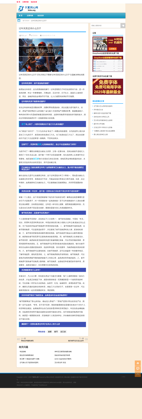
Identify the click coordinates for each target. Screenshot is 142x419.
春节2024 (26, 20)
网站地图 (67, 377)
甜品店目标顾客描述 (27, 355)
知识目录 (34, 2)
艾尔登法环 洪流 (60, 362)
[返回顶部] (137, 374)
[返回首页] (137, 363)
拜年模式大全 (98, 109)
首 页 (18, 2)
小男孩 (123, 377)
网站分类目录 (50, 377)
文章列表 (25, 2)
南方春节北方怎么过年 (76, 340)
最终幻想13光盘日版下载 (102, 113)
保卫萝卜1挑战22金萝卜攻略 (29, 359)
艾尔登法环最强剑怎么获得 (103, 120)
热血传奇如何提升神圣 (62, 355)
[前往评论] (137, 368)
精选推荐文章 (59, 377)
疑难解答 (73, 377)
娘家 (39, 144)
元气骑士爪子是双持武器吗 (29, 362)
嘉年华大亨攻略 (99, 124)
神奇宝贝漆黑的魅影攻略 (63, 351)
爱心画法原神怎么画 (101, 134)
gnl (26, 35)
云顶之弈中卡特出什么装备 (103, 127)
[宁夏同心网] (28, 4)
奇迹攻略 (23, 351)
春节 (24, 124)
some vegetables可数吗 (63, 359)
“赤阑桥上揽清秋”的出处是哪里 (104, 131)
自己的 (36, 158)
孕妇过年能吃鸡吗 (27, 340)
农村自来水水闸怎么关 (101, 117)
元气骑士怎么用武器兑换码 (103, 106)
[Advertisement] (66, 403)
